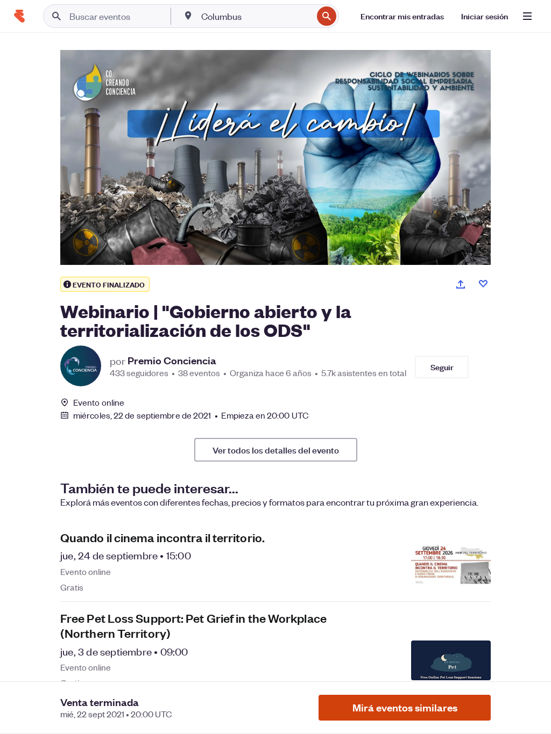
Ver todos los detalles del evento (276, 450)
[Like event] (483, 283)
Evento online (98, 402)
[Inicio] (19, 16)
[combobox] (256, 16)
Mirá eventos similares (404, 707)
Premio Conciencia (172, 360)
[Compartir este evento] (460, 284)
